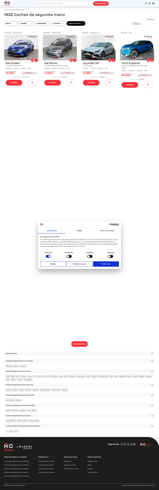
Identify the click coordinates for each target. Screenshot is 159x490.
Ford (48, 376)
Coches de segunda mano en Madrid (16, 469)
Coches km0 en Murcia (45, 469)
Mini (116, 376)
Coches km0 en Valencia (46, 472)
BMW (12, 376)
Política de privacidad (133, 485)
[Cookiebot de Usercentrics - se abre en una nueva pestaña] (111, 224)
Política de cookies (150, 485)
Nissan (130, 376)
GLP (29, 410)
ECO (16, 431)
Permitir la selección (79, 264)
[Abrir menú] (153, 3)
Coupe (21, 390)
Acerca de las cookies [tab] (107, 231)
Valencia (23, 366)
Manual (18, 400)
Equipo (89, 465)
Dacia (30, 376)
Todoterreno (56, 390)
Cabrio (15, 390)
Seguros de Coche (70, 465)
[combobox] (71, 3)
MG (111, 376)
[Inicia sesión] (149, 3)
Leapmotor (80, 376)
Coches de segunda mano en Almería (16, 465)
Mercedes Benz (103, 376)
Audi (7, 376)
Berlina (8, 390)
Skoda (13, 380)
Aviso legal (142, 485)
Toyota (20, 380)
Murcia (16, 366)
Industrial (35, 390)
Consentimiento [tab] (52, 231)
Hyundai (54, 376)
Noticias (89, 469)
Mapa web (124, 485)
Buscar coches (101, 3)
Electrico (15, 410)
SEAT (7, 380)
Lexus (88, 376)
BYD (18, 376)
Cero (11, 431)
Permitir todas (106, 264)
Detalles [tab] (79, 231)
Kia (65, 376)
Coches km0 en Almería (46, 465)
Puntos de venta (92, 472)
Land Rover (71, 376)
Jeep (60, 376)
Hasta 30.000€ (34, 421)
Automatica (10, 400)
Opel (135, 376)
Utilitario (64, 390)
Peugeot (141, 376)
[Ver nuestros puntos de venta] (146, 3)
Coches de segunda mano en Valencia (16, 476)
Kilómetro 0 (67, 461)
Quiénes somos (92, 461)
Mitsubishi (122, 376)
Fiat (44, 376)
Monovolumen (45, 390)
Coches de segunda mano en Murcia (16, 472)
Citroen (23, 376)
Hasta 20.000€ (22, 421)
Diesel (8, 410)
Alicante (9, 366)
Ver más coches (79, 344)
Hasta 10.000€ (11, 421)
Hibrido (34, 410)
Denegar (53, 264)
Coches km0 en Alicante (46, 461)
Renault (148, 376)
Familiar (28, 390)
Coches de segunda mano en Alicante (16, 461)
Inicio (5, 10)
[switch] (69, 256)
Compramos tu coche (71, 469)
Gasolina (22, 410)
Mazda (94, 376)
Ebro (39, 376)
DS (35, 376)
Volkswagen (28, 380)
